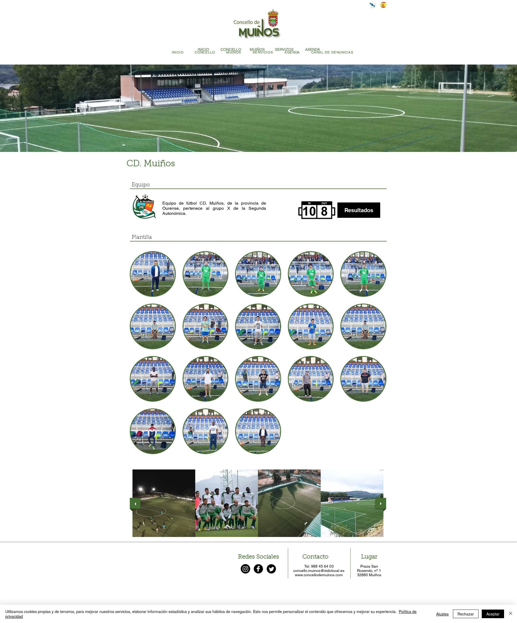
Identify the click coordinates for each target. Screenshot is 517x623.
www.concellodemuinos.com (319, 575)
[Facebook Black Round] (258, 569)
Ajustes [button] (442, 614)
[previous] (135, 503)
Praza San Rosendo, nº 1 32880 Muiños (369, 570)
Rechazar (465, 614)
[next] (380, 503)
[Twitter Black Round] (271, 569)
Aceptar (492, 614)
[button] (153, 274)
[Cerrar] (510, 614)
